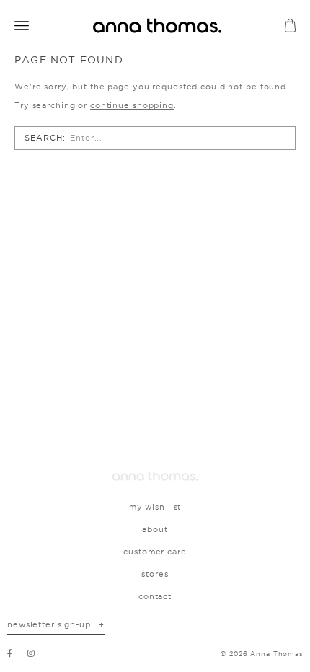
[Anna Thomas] (155, 476)
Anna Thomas (276, 654)
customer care (154, 551)
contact (155, 596)
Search (43, 137)
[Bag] (290, 26)
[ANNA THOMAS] (157, 25)
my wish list (155, 507)
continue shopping (132, 105)
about (154, 529)
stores (154, 574)
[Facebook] (10, 653)
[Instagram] (31, 653)
